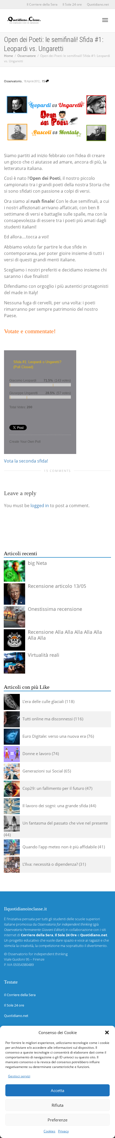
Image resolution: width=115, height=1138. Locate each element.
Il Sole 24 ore (72, 4)
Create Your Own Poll (25, 442)
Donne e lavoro (36, 753)
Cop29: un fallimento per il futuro (53, 788)
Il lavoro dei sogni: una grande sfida (55, 805)
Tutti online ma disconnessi (47, 718)
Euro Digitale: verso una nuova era (54, 736)
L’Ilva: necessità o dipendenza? (50, 864)
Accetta (57, 1090)
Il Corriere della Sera (42, 4)
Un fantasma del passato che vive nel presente (65, 823)
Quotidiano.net (98, 4)
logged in (39, 505)
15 (44, 81)
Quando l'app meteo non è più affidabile (59, 846)
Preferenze (57, 1120)
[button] (107, 1032)
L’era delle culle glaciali (43, 701)
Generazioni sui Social (42, 771)
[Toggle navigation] (105, 20)
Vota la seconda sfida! (26, 461)
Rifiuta (57, 1105)
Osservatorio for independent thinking (38, 953)
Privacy (63, 1131)
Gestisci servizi (19, 1076)
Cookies (49, 1131)
